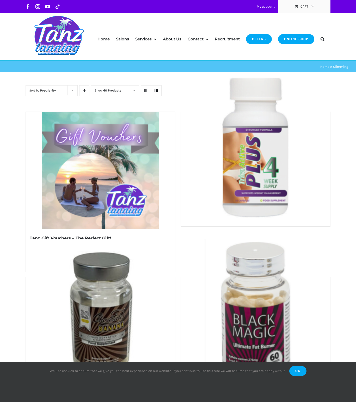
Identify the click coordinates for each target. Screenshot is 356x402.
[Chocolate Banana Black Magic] (255, 314)
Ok (297, 371)
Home (324, 67)
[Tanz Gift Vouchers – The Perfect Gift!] (100, 170)
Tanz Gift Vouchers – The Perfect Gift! (70, 238)
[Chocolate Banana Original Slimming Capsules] (100, 314)
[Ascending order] (84, 90)
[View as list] (156, 91)
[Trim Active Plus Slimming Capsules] (255, 148)
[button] (322, 33)
